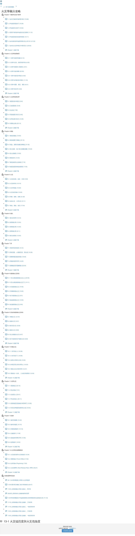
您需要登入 (72, 528)
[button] (1, 2)
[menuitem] (1, 4)
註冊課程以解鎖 (67, 531)
